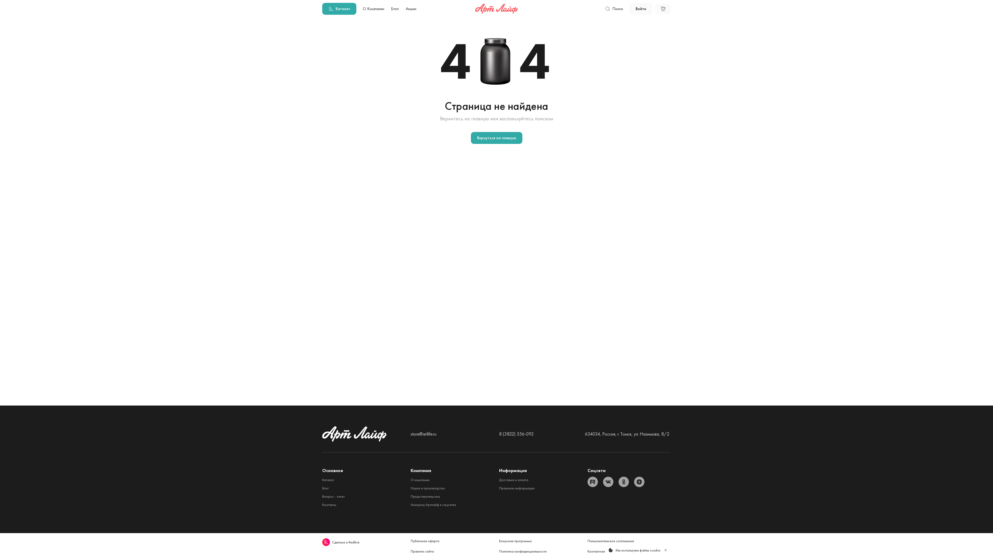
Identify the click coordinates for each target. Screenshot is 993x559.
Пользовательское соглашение (611, 541)
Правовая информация (517, 488)
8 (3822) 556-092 (516, 434)
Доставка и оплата (513, 479)
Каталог (328, 479)
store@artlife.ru (424, 434)
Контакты (329, 504)
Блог (325, 488)
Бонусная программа (515, 541)
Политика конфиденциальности (523, 551)
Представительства (425, 496)
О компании (420, 479)
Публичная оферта (425, 541)
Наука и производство (428, 488)
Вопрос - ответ (333, 496)
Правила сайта (422, 551)
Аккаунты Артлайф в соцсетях (433, 504)
